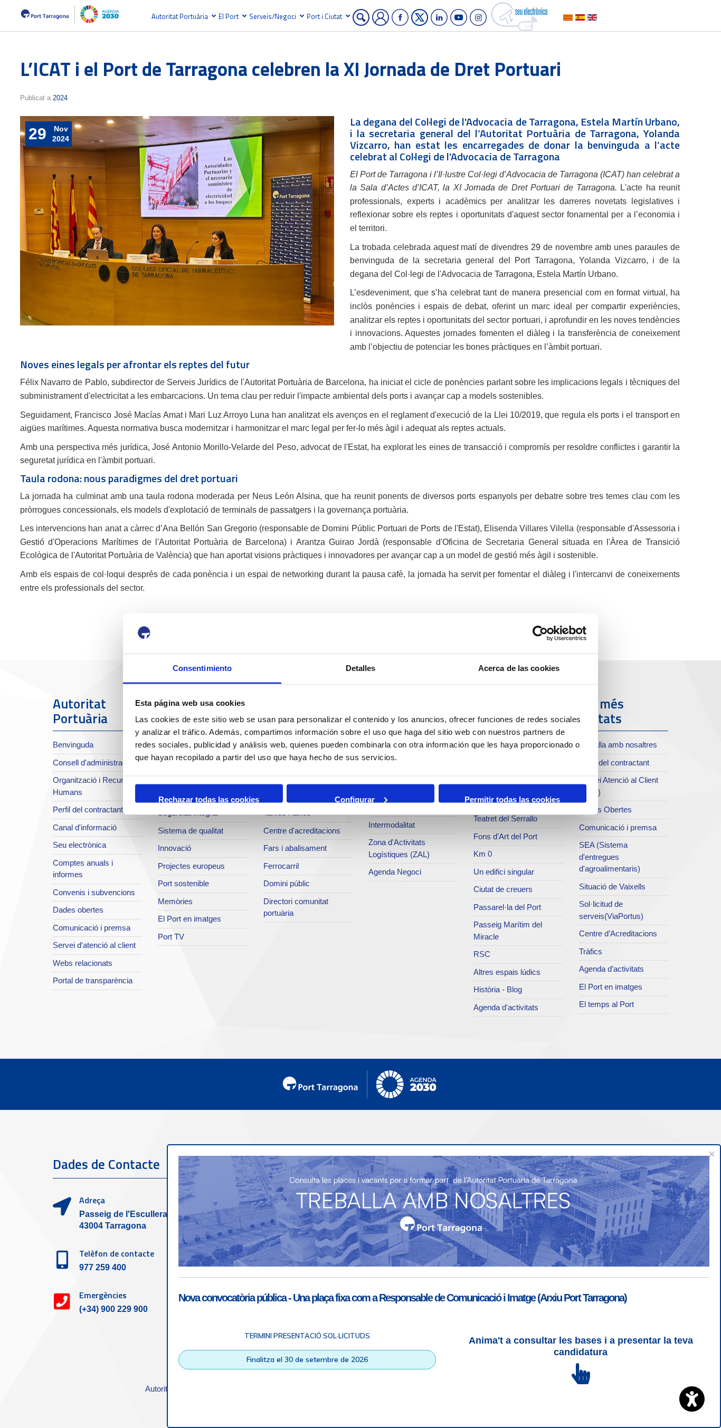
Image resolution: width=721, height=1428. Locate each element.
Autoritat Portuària (179, 16)
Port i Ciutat (324, 16)
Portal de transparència (92, 980)
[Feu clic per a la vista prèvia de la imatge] (177, 220)
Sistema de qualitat (190, 830)
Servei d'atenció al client (94, 945)
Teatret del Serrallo (505, 818)
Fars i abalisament (295, 848)
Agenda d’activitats (611, 968)
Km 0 (482, 853)
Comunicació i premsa (91, 927)
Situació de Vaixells (612, 886)
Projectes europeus (191, 865)
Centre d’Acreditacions (618, 933)
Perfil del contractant (88, 809)
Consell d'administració (92, 762)
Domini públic (286, 883)
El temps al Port (606, 1004)
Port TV (171, 936)
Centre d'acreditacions (301, 830)
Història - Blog (497, 989)
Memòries (175, 901)
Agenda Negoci (394, 871)
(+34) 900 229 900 (113, 1309)
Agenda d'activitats (505, 1007)
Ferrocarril (281, 865)
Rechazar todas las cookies (208, 798)
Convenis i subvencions (94, 892)
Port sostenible (183, 883)
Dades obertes (78, 909)
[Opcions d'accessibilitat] (692, 1399)
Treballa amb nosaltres (618, 744)
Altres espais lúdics (506, 971)
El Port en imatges (189, 918)
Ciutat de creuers (503, 889)
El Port (229, 16)
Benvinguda (73, 744)
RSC (481, 954)
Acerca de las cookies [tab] (518, 668)
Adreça (92, 1200)
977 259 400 (102, 1267)
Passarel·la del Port (507, 907)
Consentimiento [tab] (202, 668)
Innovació (174, 848)
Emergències (103, 1295)
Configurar (355, 798)
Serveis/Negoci (272, 16)
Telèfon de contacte (116, 1253)
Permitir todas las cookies (512, 798)
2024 (60, 98)
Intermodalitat (391, 824)
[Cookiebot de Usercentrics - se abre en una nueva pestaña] (540, 633)
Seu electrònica (79, 844)
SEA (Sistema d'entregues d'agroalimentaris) (609, 856)
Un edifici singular (503, 871)
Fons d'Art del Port (505, 836)
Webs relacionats (82, 963)
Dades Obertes (605, 809)
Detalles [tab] (361, 668)
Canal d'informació (85, 827)
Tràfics (590, 951)
